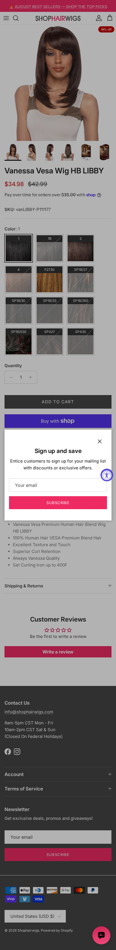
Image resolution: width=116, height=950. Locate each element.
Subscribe (58, 502)
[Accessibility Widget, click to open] (107, 475)
